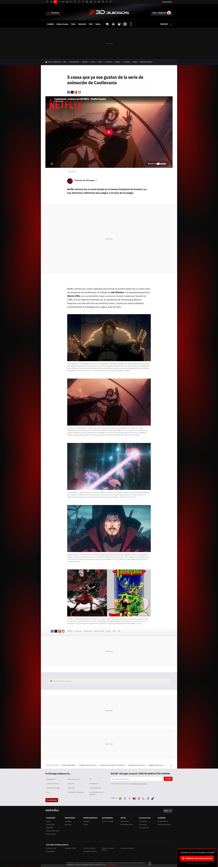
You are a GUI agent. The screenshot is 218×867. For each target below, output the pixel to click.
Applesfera (49, 828)
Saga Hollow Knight (53, 788)
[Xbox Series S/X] (119, 24)
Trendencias (143, 821)
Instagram (139, 798)
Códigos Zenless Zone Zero (88, 765)
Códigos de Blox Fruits (156, 765)
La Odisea (126, 62)
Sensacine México (89, 848)
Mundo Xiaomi (50, 834)
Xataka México (51, 848)
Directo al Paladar (108, 821)
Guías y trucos (62, 24)
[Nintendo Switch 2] (125, 24)
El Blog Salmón (163, 821)
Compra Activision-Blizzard (96, 793)
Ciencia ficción (74, 62)
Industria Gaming (52, 784)
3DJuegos (109, 12)
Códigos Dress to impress (136, 765)
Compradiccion (144, 828)
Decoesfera (143, 824)
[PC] (107, 24)
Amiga (108, 631)
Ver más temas (52, 800)
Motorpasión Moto (127, 824)
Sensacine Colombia (90, 851)
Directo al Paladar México (108, 849)
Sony (48, 792)
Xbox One (71, 784)
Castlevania (88, 631)
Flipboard (75, 92)
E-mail (79, 92)
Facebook (68, 92)
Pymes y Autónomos (164, 824)
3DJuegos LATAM (70, 848)
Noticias (79, 631)
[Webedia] (52, 810)
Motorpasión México (127, 848)
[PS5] (113, 24)
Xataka (48, 821)
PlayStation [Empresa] (75, 792)
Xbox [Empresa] (95, 788)
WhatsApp (120, 798)
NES (114, 631)
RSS (143, 798)
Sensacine (86, 821)
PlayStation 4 (94, 784)
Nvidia (135, 62)
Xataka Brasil (50, 851)
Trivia (73, 24)
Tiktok (152, 798)
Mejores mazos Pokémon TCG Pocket (112, 765)
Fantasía (85, 62)
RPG (64, 62)
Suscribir (168, 779)
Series (97, 24)
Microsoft (71, 788)
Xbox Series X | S (74, 779)
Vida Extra (68, 824)
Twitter (72, 92)
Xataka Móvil (50, 824)
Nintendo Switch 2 (146, 62)
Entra (155, 13)
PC (91, 779)
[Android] (130, 24)
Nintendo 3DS (99, 631)
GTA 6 (100, 62)
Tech (91, 24)
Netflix (117, 62)
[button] (85, 180)
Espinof (85, 824)
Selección (82, 24)
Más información (111, 865)
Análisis (50, 24)
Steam (93, 62)
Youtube (134, 798)
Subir (166, 811)
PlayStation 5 (50, 779)
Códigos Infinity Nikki (69, 765)
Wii (119, 631)
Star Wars (109, 62)
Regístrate (162, 13)
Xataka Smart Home (52, 831)
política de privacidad (139, 784)
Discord (148, 798)
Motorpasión (125, 821)
